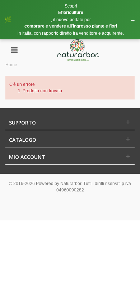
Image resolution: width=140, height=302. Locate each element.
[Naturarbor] (78, 49)
